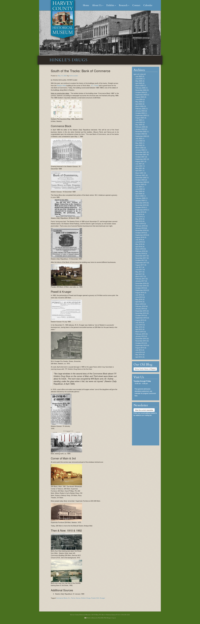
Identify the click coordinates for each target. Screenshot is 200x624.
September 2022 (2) (142, 136)
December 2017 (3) (142, 256)
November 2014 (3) (142, 341)
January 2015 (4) (141, 336)
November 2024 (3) (142, 90)
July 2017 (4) (139, 267)
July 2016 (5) (139, 295)
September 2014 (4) (142, 345)
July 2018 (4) (139, 239)
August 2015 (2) (140, 320)
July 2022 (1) (139, 138)
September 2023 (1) (142, 115)
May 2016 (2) (139, 299)
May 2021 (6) (139, 168)
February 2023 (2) (141, 127)
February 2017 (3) (141, 278)
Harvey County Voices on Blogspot (145, 369)
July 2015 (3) (139, 322)
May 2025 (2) (139, 81)
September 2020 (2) (142, 182)
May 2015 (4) (139, 327)
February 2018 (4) (141, 251)
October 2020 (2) (141, 180)
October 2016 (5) (141, 288)
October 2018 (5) (141, 233)
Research (123, 5)
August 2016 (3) (140, 292)
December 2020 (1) (142, 177)
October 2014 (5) (141, 343)
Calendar (147, 5)
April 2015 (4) (139, 329)
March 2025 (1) (140, 85)
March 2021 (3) (140, 173)
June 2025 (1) (140, 78)
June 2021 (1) (140, 166)
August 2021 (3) (140, 161)
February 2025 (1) (141, 88)
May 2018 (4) (139, 244)
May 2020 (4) (139, 191)
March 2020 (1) (140, 196)
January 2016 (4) (141, 308)
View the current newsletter (144, 410)
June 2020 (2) (140, 189)
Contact (136, 5)
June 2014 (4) (140, 352)
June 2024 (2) (140, 99)
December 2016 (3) (142, 283)
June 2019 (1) (140, 216)
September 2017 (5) (142, 262)
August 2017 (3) (140, 265)
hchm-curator (73, 76)
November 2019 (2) (142, 205)
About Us (97, 5)
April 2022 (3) (139, 145)
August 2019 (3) (140, 212)
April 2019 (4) (139, 221)
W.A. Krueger (100, 598)
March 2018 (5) (140, 249)
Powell (93, 598)
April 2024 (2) (139, 104)
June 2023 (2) (140, 122)
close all (143, 74)
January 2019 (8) (141, 228)
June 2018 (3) (140, 242)
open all (136, 74)
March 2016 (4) (140, 304)
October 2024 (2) (141, 92)
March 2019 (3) (140, 223)
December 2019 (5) (142, 203)
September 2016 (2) (142, 290)
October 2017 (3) (141, 260)
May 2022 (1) (139, 143)
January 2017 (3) (141, 281)
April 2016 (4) (139, 302)
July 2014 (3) (139, 350)
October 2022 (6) (141, 134)
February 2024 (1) (141, 108)
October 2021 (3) (141, 157)
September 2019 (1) (142, 210)
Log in (114, 618)
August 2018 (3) (140, 237)
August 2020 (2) (140, 184)
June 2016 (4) (140, 297)
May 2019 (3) (139, 219)
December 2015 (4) (142, 311)
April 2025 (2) (139, 83)
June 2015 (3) (140, 325)
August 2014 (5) (140, 348)
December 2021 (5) (142, 152)
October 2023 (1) (141, 113)
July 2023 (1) (139, 120)
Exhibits (110, 5)
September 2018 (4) (142, 235)
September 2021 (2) (142, 159)
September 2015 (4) (142, 318)
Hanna (78, 598)
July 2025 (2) (139, 76)
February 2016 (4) (141, 306)
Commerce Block (61, 598)
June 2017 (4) (140, 269)
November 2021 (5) (142, 154)
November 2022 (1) (142, 131)
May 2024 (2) (139, 101)
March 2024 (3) (140, 106)
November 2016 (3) (142, 285)
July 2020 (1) (139, 187)
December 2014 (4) (142, 338)
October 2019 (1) (141, 207)
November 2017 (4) (142, 258)
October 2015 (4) (141, 315)
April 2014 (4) (139, 357)
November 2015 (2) (142, 313)
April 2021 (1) (139, 170)
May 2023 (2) (139, 124)
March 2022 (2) (140, 147)
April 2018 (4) (139, 246)
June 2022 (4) (140, 141)
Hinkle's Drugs (85, 598)
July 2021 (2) (139, 164)
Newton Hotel (61, 85)
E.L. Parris (94, 85)
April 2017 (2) (139, 274)
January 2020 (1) (141, 200)
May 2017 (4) (139, 272)
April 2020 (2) (139, 193)
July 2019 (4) (139, 214)
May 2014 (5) (139, 354)
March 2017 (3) (140, 276)
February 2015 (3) (141, 334)
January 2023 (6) (141, 129)
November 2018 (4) (142, 230)
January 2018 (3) (141, 253)
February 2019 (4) (141, 226)
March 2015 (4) (140, 331)
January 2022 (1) (141, 150)
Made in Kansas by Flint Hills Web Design (99, 618)
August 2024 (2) (140, 97)
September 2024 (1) (142, 95)
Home (86, 5)
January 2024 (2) (141, 111)
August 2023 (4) (140, 118)
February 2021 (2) (141, 175)
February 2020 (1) (141, 198)
